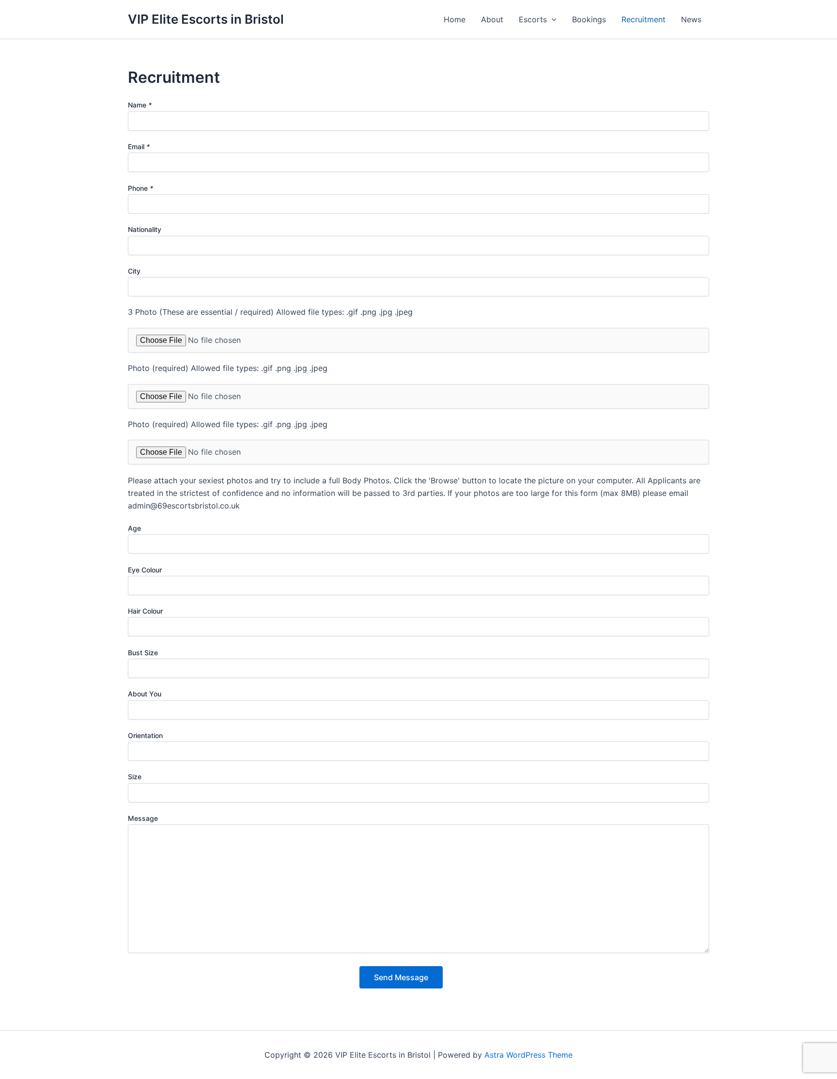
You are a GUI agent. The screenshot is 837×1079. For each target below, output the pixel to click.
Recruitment (643, 19)
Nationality (144, 229)
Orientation (145, 735)
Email (139, 146)
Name (140, 105)
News (691, 19)
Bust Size (143, 652)
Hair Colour (145, 611)
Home (454, 19)
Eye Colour (145, 570)
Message (143, 818)
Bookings (589, 19)
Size (134, 776)
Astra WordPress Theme (528, 1055)
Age (134, 528)
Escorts (533, 19)
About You (144, 694)
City (134, 271)
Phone (140, 188)
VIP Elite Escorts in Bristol (206, 19)
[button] (552, 19)
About (492, 19)
